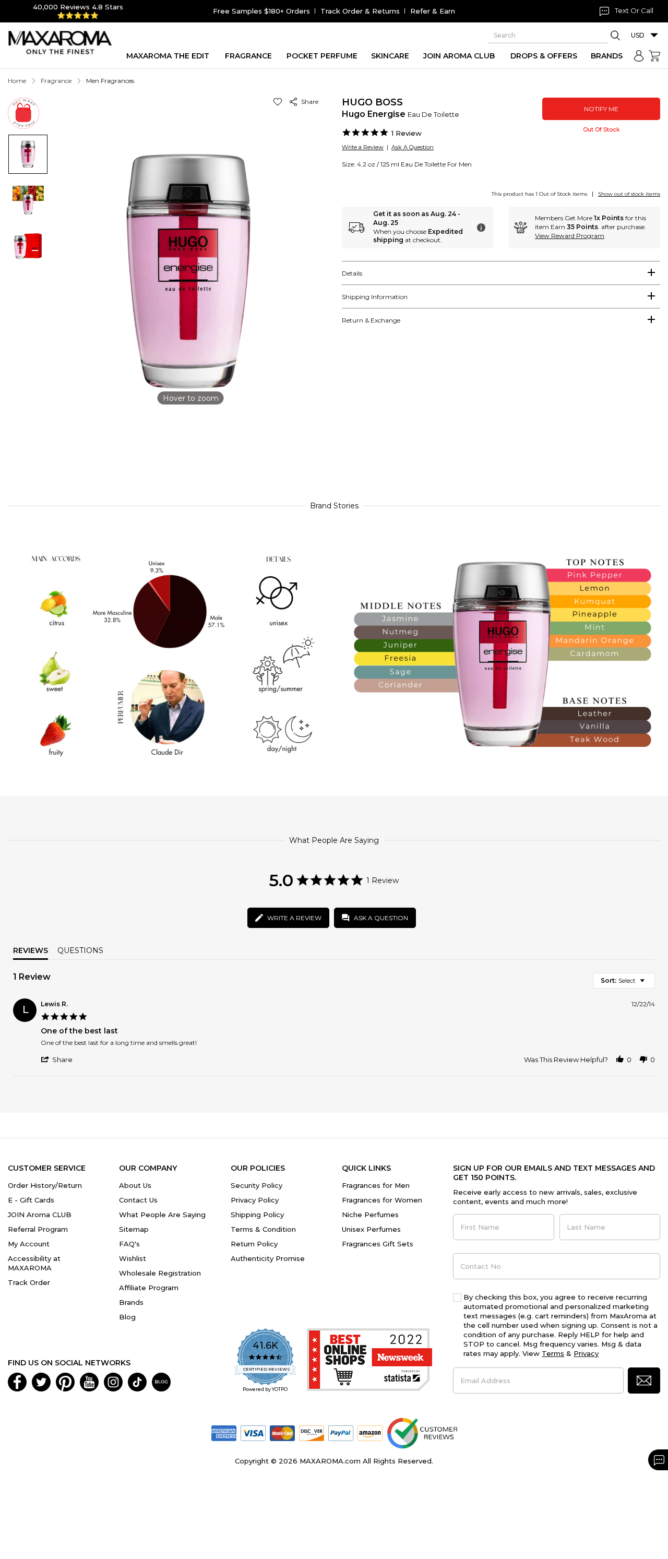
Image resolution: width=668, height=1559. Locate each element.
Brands (131, 1302)
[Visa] (253, 1432)
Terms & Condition (263, 1229)
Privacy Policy (255, 1200)
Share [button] (308, 101)
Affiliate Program (148, 1287)
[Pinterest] (65, 1381)
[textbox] (649, 985)
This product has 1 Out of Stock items (539, 194)
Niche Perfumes (370, 1214)
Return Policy (254, 1244)
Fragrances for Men (376, 1185)
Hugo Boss (372, 102)
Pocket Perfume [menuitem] (322, 56)
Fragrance (56, 81)
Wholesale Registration (160, 1273)
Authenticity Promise (268, 1258)
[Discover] (311, 1432)
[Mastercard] (282, 1432)
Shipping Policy (257, 1214)
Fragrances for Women (382, 1200)
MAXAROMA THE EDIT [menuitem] (167, 56)
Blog (127, 1317)
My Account (29, 1244)
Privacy (586, 1353)
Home (17, 81)
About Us (135, 1185)
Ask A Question (412, 147)
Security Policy (256, 1185)
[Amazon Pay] (370, 1432)
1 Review (406, 133)
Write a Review (363, 147)
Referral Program (38, 1229)
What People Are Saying (162, 1214)
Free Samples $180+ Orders (261, 11)
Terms (553, 1353)
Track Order (29, 1282)
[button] (279, 101)
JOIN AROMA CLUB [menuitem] (459, 56)
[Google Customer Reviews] (422, 1432)
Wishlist (132, 1258)
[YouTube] (89, 1381)
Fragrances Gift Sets (377, 1244)
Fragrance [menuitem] (248, 56)
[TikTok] (137, 1381)
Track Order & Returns (360, 11)
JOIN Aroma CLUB (39, 1214)
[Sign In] (639, 56)
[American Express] (223, 1432)
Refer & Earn (432, 11)
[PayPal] (340, 1432)
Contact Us (138, 1200)
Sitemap (134, 1229)
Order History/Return (45, 1185)
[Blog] (161, 1381)
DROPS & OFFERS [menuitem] (543, 56)
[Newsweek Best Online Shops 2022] (369, 1361)
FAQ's (129, 1244)
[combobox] (624, 981)
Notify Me (601, 109)
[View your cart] (654, 56)
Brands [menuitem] (607, 56)
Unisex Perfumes (371, 1229)
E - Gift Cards (31, 1200)
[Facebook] (17, 1381)
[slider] (334, 445)
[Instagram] (113, 1381)
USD (638, 35)
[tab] (501, 273)
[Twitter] (41, 1381)
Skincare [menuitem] (390, 56)
